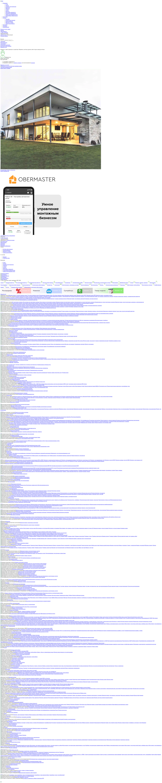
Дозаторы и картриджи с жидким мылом (28, 751)
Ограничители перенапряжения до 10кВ (98, 640)
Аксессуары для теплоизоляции (22, 480)
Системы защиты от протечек (20, 320)
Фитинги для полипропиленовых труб (70, 460)
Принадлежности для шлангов (78, 455)
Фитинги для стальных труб (136, 460)
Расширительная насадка (56, 687)
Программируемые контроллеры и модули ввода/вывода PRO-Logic (53, 383)
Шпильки (65, 597)
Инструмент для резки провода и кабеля (53, 623)
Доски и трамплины (119, 665)
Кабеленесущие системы (17, 616)
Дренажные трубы (24, 553)
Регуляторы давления (15, 306)
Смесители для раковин (16, 538)
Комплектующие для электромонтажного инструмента (41, 624)
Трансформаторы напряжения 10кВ (146, 640)
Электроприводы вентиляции (20, 424)
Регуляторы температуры (17, 308)
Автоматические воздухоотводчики (37, 323)
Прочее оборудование (138, 695)
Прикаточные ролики (15, 742)
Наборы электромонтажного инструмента (115, 623)
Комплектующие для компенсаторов (65, 324)
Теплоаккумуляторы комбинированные (43, 506)
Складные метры (44, 705)
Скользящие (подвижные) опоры (29, 594)
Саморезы (108, 597)
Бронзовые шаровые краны (70, 295)
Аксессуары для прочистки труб (62, 706)
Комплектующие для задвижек (43, 297)
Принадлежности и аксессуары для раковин (30, 524)
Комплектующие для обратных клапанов (69, 315)
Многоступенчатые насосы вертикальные (54, 339)
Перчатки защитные (43, 697)
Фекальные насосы (32, 336)
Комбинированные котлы (18, 489)
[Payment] (4, 241)
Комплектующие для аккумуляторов (45, 629)
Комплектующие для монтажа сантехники (29, 522)
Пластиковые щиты (49, 620)
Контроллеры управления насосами (56, 340)
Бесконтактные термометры (42, 368)
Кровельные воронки (54, 470)
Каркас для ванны (123, 545)
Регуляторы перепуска (39, 306)
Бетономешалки (40, 722)
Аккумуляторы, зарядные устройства (26, 707)
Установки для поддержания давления (28, 333)
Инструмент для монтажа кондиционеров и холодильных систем (44, 576)
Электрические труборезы (61, 680)
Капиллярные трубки (79, 386)
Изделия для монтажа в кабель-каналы (42, 621)
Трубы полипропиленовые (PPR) (23, 440)
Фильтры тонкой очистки (18, 397)
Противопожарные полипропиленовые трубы (31, 761)
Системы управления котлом (40, 357)
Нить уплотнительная (32, 606)
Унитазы (7, 532)
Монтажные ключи (49, 679)
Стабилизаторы (11, 626)
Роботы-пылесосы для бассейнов (23, 653)
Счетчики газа (11, 365)
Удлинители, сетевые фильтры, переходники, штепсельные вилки (97, 621)
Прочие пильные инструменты (105, 704)
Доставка (8, 19)
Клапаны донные (86, 471)
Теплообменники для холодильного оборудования (34, 577)
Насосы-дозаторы (46, 668)
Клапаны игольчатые (28, 386)
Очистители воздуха (14, 430)
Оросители (8, 767)
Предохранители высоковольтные (114, 640)
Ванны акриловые (22, 531)
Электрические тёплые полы (20, 518)
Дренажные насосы (54, 336)
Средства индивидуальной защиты (24, 697)
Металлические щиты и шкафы (38, 620)
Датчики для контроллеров (19, 353)
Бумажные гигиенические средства (51, 752)
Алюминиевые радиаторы (26, 512)
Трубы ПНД (9, 447)
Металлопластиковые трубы (20, 441)
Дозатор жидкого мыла (86, 545)
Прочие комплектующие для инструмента (81, 687)
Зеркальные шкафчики (41, 534)
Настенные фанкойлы (76, 416)
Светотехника (11, 643)
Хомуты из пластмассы (26, 593)
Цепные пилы (66, 722)
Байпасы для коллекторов (107, 408)
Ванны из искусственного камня (41, 531)
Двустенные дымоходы (37, 495)
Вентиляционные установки (20, 421)
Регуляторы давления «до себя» (61, 306)
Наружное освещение (70, 643)
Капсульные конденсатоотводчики (46, 322)
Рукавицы (61, 697)
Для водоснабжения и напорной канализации (41, 453)
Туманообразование (14, 667)
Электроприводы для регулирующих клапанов (84, 302)
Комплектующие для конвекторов (23, 511)
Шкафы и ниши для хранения (56, 534)
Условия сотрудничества (11, 6)
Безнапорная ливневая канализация (43, 469)
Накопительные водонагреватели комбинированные (101, 504)
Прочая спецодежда (62, 710)
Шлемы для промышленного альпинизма (46, 710)
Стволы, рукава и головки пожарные (26, 770)
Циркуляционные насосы (18, 328)
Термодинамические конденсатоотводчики (79, 322)
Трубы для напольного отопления (76, 516)
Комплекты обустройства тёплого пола (112, 516)
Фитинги (7, 460)
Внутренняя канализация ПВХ (43, 465)
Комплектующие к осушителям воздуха (27, 428)
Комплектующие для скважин (20, 344)
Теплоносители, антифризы (73, 499)
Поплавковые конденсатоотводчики (62, 322)
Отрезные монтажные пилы (60, 704)
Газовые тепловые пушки (34, 423)
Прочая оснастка (76, 693)
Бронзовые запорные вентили (34, 298)
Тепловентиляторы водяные (39, 418)
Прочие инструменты (78, 681)
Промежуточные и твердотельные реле (26, 381)
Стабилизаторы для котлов (28, 357)
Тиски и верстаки (13, 720)
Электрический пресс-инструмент (113, 688)
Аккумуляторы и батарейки (19, 629)
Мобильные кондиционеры (19, 584)
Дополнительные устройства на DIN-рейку (95, 618)
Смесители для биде (64, 538)
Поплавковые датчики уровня (22, 372)
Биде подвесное (16, 530)
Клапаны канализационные (56, 471)
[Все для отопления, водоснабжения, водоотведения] (2, 1)
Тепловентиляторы (14, 418)
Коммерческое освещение (44, 643)
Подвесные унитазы (22, 532)
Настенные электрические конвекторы (34, 636)
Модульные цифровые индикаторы (60, 637)
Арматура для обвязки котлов (60, 499)
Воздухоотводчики (14, 323)
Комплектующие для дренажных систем (36, 553)
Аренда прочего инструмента (46, 755)
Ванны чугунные (30, 531)
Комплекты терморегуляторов (109, 311)
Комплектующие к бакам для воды (24, 555)
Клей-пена (22, 613)
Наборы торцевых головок (66, 679)
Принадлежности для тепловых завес (103, 422)
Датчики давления (13, 373)
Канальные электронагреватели (22, 429)
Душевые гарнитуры (46, 547)
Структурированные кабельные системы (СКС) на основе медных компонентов (59, 630)
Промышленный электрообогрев (65, 645)
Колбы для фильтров (91, 396)
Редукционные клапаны (49, 306)
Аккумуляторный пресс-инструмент (72, 688)
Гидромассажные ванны (13, 531)
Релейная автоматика (15, 379)
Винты (25, 597)
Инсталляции (10, 528)
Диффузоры (37, 419)
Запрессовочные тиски (67, 687)
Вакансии (8, 7)
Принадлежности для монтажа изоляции (28, 574)
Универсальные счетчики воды (44, 364)
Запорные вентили (14, 298)
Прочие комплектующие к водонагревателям (58, 507)
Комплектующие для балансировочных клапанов (91, 305)
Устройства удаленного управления (75, 646)
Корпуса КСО (86, 640)
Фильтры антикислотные (17, 569)
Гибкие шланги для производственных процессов (60, 455)
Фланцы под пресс (74, 461)
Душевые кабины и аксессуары (22, 536)
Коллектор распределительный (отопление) (42, 494)
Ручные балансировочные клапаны (33, 305)
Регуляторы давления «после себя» (75, 306)
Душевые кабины (32, 536)
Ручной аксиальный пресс (29, 687)
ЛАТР (5, 647)
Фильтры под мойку (61, 397)
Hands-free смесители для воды (21, 777)
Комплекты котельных (16, 484)
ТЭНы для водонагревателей (42, 507)
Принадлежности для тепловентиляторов (55, 418)
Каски (56, 710)
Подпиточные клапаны (17, 316)
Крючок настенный (77, 545)
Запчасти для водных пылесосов (23, 654)
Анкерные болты (30, 595)
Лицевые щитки (33, 710)
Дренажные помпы (81, 586)
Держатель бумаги (34, 545)
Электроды (44, 739)
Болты (22, 597)
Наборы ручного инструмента (45, 714)
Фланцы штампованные (92, 461)
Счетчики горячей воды (20, 364)
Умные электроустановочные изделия (20, 646)
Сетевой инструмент (61, 692)
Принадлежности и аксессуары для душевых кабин (56, 536)
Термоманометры (13, 370)
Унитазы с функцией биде (33, 532)
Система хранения (13, 712)
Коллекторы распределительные (22, 404)
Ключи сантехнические (17, 679)
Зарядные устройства (52, 707)
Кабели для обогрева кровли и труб (66, 519)
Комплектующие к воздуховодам (23, 415)
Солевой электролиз (38, 671)
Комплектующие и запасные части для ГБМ (93, 494)
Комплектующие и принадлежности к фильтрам (69, 321)
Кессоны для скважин (69, 344)
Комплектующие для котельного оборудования (32, 499)
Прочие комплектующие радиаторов (114, 510)
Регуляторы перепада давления (27, 306)
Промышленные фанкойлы (36, 416)
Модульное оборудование (18, 618)
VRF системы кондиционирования (24, 587)
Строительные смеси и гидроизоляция (26, 604)
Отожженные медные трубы (21, 445)
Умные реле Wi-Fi (53, 646)
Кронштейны (10, 599)
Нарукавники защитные (53, 697)
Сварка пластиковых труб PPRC (49, 685)
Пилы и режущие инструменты (22, 704)
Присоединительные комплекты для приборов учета (118, 386)
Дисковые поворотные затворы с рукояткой (38, 296)
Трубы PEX (9, 444)
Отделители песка (13, 559)
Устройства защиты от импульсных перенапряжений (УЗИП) (139, 618)
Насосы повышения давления (20, 337)
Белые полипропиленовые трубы (37, 440)
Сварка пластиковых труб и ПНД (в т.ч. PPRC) (32, 685)
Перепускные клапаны (16, 318)
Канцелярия (29, 753)
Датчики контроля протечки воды (72, 320)
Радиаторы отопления (16, 512)
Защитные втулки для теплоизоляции (121, 408)
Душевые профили (113, 536)
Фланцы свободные (82, 461)
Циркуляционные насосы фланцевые (48, 328)
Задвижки (8, 297)
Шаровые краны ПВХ (81, 295)
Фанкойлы (8, 416)
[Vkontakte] (4, 274)
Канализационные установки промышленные (54, 329)
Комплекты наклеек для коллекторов (82, 408)
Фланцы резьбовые (31, 461)
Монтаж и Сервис (9, 22)
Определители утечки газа (104, 499)
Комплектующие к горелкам (45, 490)
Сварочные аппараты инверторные (80, 739)
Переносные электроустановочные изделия (142, 621)
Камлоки (7, 463)
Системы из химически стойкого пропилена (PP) (33, 778)
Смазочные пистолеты (16, 732)
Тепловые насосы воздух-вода (38, 496)
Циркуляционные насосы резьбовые (31, 328)
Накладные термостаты (28, 355)
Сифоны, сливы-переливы (68, 471)
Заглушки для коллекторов (95, 408)
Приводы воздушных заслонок (21, 412)
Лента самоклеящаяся (15, 479)
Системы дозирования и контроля (57, 668)
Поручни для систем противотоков (96, 665)
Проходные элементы (37, 431)
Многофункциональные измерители (44, 637)
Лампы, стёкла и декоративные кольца (45, 652)
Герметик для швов (29, 613)
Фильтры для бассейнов (17, 655)
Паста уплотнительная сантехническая (26, 612)
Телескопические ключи (94, 679)
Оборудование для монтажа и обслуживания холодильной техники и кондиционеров (56, 719)
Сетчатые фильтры (39, 397)
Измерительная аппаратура (19, 637)
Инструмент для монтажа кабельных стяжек (19, 624)
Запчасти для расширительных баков (25, 438)
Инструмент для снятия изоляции (37, 623)
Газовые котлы (11, 485)
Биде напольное (9, 530)
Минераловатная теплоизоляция (22, 478)
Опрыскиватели (97, 722)
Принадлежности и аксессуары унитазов (48, 532)
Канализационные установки (20, 329)
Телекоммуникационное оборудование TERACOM (88, 630)
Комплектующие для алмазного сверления (111, 695)
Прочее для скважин (89, 344)
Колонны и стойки (116, 621)
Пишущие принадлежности (30, 694)
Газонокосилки (59, 722)
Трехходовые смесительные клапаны (30, 303)
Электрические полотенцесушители (41, 535)
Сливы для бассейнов (15, 660)
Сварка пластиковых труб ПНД (63, 685)
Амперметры (28, 637)
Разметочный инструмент (18, 694)
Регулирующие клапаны (17, 302)
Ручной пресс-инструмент (127, 688)
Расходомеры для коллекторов (136, 408)
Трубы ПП (8, 451)
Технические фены (14, 734)
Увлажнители (88, 421)
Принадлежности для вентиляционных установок (102, 421)
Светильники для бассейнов (30, 652)
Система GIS (90, 528)
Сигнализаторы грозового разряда (90, 639)
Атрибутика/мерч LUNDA (20, 753)
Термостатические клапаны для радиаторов (53, 304)
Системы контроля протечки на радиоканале (37, 320)
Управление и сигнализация (20, 377)
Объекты (7, 8)
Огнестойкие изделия (15, 771)
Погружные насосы (14, 336)
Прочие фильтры (76, 397)
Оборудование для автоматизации (23, 634)
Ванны (5, 531)
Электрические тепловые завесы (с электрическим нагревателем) (53, 422)
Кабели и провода (13, 615)
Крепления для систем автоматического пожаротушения (38, 601)
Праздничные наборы (61, 714)
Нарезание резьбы (13, 696)
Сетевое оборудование (16, 632)
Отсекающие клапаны (63, 323)
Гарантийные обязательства (12, 15)
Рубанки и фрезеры (14, 735)
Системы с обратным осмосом (49, 397)
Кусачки (36, 681)
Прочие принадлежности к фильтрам (79, 396)
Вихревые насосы (13, 331)
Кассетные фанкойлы (15, 416)
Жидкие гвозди (51, 613)
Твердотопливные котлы (17, 487)
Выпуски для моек (78, 471)
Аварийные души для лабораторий (56, 774)
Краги (32, 739)
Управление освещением (93, 643)
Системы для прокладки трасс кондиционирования (97, 586)
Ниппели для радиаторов (64, 510)
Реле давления (32, 340)
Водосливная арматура (30, 471)
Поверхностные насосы (17, 332)
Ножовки (77, 704)
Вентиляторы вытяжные (50, 420)
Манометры (9, 366)
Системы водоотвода (73, 470)
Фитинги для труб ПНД (110, 460)
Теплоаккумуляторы (14, 506)
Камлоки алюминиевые (14, 463)
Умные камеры (45, 646)
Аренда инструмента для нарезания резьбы (30, 755)
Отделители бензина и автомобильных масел (31, 557)
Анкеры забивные (23, 595)
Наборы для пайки (43, 684)
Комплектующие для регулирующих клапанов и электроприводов (129, 302)
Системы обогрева (14, 645)
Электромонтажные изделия (45, 638)
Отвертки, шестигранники (19, 714)
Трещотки (54, 714)
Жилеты (19, 710)
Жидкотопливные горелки (14, 490)
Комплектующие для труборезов (48, 680)
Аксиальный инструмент (17, 687)
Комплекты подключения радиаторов (51, 510)
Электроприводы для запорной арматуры (28, 299)
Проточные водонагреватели (20, 505)
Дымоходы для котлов (16, 495)
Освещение (8, 711)
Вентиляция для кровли (17, 431)
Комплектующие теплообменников (24, 348)
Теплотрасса (9, 453)
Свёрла (11, 693)
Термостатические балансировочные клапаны (73, 304)
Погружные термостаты (17, 355)
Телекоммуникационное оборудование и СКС (31, 630)
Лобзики (68, 704)
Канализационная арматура (19, 471)
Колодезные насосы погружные (43, 336)
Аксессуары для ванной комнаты (23, 545)
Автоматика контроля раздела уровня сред (29, 552)
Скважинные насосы (23, 336)
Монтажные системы (15, 529)
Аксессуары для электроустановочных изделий (73, 621)
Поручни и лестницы (15, 664)
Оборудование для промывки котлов (39, 501)
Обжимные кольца (84, 688)
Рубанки (20, 735)
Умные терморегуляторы (62, 646)
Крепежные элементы (61, 639)
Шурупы (113, 597)
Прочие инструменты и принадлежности (28, 703)
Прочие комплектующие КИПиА (92, 386)
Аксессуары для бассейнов (19, 662)
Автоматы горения (27, 358)
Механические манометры (29, 366)
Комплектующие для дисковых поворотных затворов (101, 296)
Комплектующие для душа (72, 547)
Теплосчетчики (11, 371)
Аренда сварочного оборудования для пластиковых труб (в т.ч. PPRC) (70, 754)
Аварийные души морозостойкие (42, 774)
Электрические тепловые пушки (47, 423)
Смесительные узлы (14, 426)
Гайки (28, 597)
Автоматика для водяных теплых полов (28, 516)
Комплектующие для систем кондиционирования (33, 586)
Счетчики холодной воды (31, 364)
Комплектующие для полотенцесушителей (58, 535)
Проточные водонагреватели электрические (36, 505)
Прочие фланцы (100, 461)
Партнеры (5, 16)
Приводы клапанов (77, 358)
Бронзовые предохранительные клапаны (89, 314)
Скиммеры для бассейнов (18, 657)
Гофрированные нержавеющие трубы (41, 446)
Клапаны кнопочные (53, 386)
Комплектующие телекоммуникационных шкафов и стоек (111, 630)
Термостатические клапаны (19, 304)
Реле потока (80, 340)
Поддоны (24, 670)
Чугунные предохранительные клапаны (71, 314)
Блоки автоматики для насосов (42, 340)
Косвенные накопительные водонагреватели (80, 504)
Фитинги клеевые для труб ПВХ (123, 460)
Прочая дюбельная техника (78, 595)
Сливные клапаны (13, 319)
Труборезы (8, 680)
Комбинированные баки (17, 436)
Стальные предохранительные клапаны (53, 314)
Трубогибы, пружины (15, 682)
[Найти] (12, 40)
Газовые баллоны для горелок (32, 684)
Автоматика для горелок (17, 358)
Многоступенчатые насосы (19, 339)
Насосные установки (15, 333)
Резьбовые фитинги (14, 460)
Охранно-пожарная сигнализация (29, 631)
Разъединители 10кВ (126, 640)
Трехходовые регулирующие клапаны (47, 302)
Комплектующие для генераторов (40, 728)
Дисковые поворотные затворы (22, 296)
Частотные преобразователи (20, 352)
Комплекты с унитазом (16, 544)
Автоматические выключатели (28, 644)
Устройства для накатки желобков (23, 717)
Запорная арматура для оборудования (26, 776)
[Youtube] (4, 278)
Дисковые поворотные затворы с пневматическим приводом (126, 296)
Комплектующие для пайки (54, 684)
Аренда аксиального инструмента (92, 754)
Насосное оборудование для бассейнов (26, 673)
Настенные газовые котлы (32, 485)
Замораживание (11, 709)
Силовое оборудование (17, 644)
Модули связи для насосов (89, 340)
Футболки (15, 710)
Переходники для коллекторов (149, 408)
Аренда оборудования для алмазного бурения (62, 755)
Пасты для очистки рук (81, 697)
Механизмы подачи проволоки (113, 739)
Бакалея (43, 753)
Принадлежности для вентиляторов (108, 420)
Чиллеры (7, 582)
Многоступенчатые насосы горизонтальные (34, 339)
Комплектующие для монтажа (52, 519)
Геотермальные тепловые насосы (24, 496)
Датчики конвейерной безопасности (25, 389)
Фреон (58, 586)
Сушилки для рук (13, 526)
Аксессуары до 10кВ (45, 640)
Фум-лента (24, 606)
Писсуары (8, 527)
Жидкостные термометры (18, 368)
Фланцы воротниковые (21, 461)
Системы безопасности (17, 631)
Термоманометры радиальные (36, 370)
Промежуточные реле (40, 381)
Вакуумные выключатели (55, 640)
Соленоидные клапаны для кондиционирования (32, 565)
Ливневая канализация (16, 469)
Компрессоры (10, 737)
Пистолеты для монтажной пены (23, 730)
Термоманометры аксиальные (23, 370)
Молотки (7, 718)
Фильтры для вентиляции (18, 413)
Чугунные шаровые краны (33, 295)
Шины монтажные (59, 597)
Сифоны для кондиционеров (51, 586)
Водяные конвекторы (29, 513)
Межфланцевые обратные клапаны (39, 315)
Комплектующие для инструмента (90, 681)
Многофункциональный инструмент (25, 738)
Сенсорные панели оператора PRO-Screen (78, 383)
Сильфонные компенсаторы (39, 324)
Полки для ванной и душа (66, 545)
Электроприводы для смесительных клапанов (83, 303)
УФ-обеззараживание (18, 671)
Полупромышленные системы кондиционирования (35, 585)
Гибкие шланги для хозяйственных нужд (40, 455)
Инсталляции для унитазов (42, 528)
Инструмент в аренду (15, 754)
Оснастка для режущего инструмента (48, 693)
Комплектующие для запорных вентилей (76, 298)
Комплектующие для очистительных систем (30, 551)
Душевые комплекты (22, 547)
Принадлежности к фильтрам (20, 396)
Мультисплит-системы (52, 579)
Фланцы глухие (55, 461)
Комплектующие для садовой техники (109, 722)
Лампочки (37, 643)
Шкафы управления (14, 362)
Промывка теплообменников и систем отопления (33, 349)
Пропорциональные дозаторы (20, 393)
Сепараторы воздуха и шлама (52, 323)
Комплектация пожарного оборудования (28, 772)
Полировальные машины (17, 702)
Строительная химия (15, 613)
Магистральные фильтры (29, 397)
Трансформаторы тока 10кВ (7, 642)
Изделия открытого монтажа (126, 621)
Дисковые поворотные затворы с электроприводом (59, 296)
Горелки (7, 490)
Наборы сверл (83, 693)
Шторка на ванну (148, 545)
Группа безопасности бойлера (74, 507)
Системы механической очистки (23, 401)
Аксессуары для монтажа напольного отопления (58, 516)
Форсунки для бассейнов (17, 659)
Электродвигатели (14, 361)
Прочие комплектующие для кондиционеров (117, 586)
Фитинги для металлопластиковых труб (52, 460)
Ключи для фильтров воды (55, 396)
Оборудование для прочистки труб (76, 706)
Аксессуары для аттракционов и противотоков (68, 665)
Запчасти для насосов (15, 343)
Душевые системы (13, 547)
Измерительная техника (17, 705)
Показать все (3, 294)
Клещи (32, 681)
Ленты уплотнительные (17, 606)
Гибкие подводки (13, 454)
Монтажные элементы (16, 597)
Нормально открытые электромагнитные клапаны (59, 313)
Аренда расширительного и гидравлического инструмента (41, 754)
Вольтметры (33, 637)
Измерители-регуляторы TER (20, 380)
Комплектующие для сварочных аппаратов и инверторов (59, 739)
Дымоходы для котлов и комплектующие (51, 495)
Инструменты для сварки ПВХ (21, 651)
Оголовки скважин (32, 344)
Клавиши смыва (124, 528)
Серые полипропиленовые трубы (52, 440)
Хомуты (6, 593)
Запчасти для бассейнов (17, 663)
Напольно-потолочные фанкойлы (63, 416)
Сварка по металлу (14, 739)
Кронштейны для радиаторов (36, 510)
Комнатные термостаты (42, 516)
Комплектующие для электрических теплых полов (93, 518)
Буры (23, 693)
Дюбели (70, 595)
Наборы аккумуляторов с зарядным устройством (67, 707)
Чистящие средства (14, 749)
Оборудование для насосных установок (59, 333)
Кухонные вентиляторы (40, 420)
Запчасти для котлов (14, 498)
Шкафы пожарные (13, 764)
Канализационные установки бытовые (35, 329)
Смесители (8, 538)
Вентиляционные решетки (28, 419)
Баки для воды (11, 554)
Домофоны (29, 635)
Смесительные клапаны (17, 303)
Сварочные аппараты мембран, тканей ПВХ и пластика (38, 678)
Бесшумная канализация (17, 466)
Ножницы (72, 704)
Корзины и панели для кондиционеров (26, 581)
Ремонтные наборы (14, 610)
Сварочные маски (38, 739)
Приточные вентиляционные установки (35, 421)
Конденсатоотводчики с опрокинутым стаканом (99, 322)
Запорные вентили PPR (23, 298)
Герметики (8, 605)
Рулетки (24, 705)
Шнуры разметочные (40, 694)
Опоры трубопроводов (16, 594)
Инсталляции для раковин (53, 528)
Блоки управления (54, 665)
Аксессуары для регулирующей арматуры (125, 311)
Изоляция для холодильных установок (26, 573)
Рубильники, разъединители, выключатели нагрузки (144, 644)
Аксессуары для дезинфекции (49, 671)
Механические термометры (30, 368)
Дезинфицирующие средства (69, 697)
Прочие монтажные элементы (74, 597)
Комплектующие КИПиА (18, 386)
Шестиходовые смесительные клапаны (64, 303)
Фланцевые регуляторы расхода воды (48, 307)
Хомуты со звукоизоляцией (15, 593)
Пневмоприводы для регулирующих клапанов (105, 302)
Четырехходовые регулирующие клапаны (65, 302)
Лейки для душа (81, 547)
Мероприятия (6, 27)
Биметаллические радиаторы (62, 512)
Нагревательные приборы (76, 518)
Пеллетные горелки (56, 490)
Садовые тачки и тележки (31, 722)
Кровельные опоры (14, 596)
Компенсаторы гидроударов (51, 324)
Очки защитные (35, 697)
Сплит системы (11, 579)
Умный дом (9, 646)
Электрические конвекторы (18, 513)
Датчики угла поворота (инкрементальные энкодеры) (36, 390)
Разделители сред (103, 386)
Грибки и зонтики (46, 665)
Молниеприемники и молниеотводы (74, 639)
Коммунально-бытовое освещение (58, 643)
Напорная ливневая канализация (29, 469)
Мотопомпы (9, 731)
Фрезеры (24, 735)
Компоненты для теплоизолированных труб (60, 453)
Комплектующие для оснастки (65, 693)
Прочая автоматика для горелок (98, 358)
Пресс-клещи (61, 688)
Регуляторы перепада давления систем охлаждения (35, 570)
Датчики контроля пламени (37, 358)
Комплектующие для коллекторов (23, 408)
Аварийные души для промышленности (25, 774)
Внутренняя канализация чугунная (57, 465)
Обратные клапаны (14, 315)
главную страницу (18, 62)
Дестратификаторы (85, 420)
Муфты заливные (89, 616)
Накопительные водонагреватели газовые (61, 504)
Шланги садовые (12, 455)
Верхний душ (54, 547)
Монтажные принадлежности (20, 473)
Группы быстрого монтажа (19, 494)
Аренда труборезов (24, 754)
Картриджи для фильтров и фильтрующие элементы (38, 396)
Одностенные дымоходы (26, 495)
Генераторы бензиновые (27, 728)
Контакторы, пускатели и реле (82, 644)
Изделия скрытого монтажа (56, 621)
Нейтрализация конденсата (116, 499)
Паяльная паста (14, 684)
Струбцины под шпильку (86, 597)
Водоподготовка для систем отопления (26, 399)
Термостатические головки (82, 311)
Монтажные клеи (44, 613)
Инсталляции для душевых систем (67, 528)
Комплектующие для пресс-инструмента (97, 688)
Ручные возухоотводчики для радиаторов (97, 510)
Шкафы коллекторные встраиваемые (29, 406)
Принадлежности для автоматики (23, 356)
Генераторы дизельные (17, 728)
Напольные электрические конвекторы (51, 636)
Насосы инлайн (11, 338)
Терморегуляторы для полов (64, 518)
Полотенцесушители (15, 535)
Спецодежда (9, 710)
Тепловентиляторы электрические (25, 418)
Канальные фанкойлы (25, 416)
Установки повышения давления (44, 333)
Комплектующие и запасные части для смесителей (80, 538)
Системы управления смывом (81, 528)
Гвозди (5, 727)
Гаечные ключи (41, 679)
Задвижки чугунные (23, 297)
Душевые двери (71, 536)
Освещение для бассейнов (18, 652)
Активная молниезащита (20, 639)
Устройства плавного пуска (114, 340)
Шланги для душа (89, 547)
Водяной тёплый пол (15, 516)
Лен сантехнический (15, 603)
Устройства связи (12, 376)
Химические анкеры (64, 595)
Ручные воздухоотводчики (24, 323)
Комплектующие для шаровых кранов (104, 295)
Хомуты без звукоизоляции (37, 593)
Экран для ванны (52, 531)
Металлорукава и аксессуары (79, 616)
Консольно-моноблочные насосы (26, 335)
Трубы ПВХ (9, 452)
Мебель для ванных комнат (19, 534)
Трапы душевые (118, 470)
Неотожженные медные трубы (33, 445)
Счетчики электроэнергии (73, 637)
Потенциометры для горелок (67, 358)
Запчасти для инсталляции (114, 528)
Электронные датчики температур (23, 382)
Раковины (8, 521)
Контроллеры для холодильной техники (27, 571)
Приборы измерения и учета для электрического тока (36, 387)
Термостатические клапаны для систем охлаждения (35, 564)
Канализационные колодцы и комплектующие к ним (87, 468)
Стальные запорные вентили (60, 298)
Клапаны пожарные (14, 768)
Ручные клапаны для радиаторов (68, 311)
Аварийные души (13, 774)
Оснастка (8, 693)
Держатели (61, 752)
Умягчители (9, 395)
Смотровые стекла (13, 326)
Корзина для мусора (114, 545)
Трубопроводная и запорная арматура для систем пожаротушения (44, 759)
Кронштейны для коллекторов (37, 408)
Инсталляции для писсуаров (29, 528)
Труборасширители (14, 686)
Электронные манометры (17, 366)
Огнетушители (11, 769)
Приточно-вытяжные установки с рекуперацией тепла (56, 421)
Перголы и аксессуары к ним (20, 674)
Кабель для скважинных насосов (43, 344)
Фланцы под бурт (48, 461)
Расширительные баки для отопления (26, 434)
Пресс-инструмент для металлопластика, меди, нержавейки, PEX (44, 688)
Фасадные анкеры (55, 595)
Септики (7, 549)
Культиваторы (72, 722)
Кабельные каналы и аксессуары (65, 616)
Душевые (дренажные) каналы (85, 470)
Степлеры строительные (17, 726)
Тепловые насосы (13, 496)
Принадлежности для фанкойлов (49, 416)
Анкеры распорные (39, 595)
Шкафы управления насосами (71, 340)
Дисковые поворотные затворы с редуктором (80, 296)
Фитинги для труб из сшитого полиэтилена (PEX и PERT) (31, 460)
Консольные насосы (14, 335)
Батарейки (28, 629)
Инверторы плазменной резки (24, 739)
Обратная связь (6, 258)
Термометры (9, 368)
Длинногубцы (52, 681)
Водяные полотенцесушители (26, 535)
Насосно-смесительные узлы (20, 407)
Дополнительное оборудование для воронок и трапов (103, 470)
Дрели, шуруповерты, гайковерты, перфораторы (32, 692)
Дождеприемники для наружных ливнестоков (56, 553)
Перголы (29, 674)
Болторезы (58, 681)
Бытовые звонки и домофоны (20, 635)
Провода (22, 615)
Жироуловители (11, 556)
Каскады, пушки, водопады (36, 665)
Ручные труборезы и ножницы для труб (19, 680)
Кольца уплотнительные (17, 607)
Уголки (49, 597)
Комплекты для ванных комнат (21, 543)
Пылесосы (8, 715)
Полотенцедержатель (48, 545)
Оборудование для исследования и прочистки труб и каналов (41, 706)
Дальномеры (37, 705)
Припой (9, 684)
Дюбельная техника (14, 595)
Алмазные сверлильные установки (94, 695)
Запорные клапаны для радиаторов (95, 311)
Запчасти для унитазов (62, 532)
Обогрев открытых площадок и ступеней (27, 645)
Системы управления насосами (22, 340)
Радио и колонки (12, 724)
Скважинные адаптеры (79, 344)
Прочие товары (11, 753)
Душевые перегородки (97, 536)
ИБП (5, 627)
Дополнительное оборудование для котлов (89, 499)
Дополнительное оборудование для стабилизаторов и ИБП (39, 628)
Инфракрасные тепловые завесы (88, 422)
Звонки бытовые (36, 635)
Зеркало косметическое (105, 545)
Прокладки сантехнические (19, 609)
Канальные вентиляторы (18, 420)
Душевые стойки (30, 547)
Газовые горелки (24, 490)
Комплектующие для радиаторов (23, 510)
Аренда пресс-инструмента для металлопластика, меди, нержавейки (136, 754)
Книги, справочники (15, 698)
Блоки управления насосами (57, 673)
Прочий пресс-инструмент (138, 688)
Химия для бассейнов (15, 649)
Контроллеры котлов (86, 358)
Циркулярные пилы (33, 704)
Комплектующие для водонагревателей (27, 507)
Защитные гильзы (62, 386)
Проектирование (9, 21)
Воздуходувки (79, 722)
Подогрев (8, 669)
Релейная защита (135, 640)
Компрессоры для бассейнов (41, 672)
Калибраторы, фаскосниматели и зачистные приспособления (41, 690)
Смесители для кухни (26, 538)
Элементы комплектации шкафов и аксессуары (64, 620)
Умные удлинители (87, 646)
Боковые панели (105, 536)
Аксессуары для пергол (36, 674)
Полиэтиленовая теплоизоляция (22, 477)
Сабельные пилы (41, 704)
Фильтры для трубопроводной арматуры (28, 321)
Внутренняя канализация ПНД (72, 465)
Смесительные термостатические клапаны (35, 304)
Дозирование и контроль (17, 668)
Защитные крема (90, 697)
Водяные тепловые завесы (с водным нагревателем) (28, 422)
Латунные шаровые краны (58, 295)
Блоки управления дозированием (72, 668)
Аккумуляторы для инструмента (41, 707)
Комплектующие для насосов (20, 341)
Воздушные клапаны (44, 419)
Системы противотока (84, 665)
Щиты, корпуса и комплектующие (23, 620)
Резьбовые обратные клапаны (53, 315)
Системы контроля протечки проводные (56, 320)
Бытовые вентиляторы (121, 420)
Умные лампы (95, 646)
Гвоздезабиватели (13, 723)
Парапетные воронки (64, 470)
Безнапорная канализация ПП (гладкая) (48, 468)
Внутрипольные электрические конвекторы (69, 636)
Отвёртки (27, 714)
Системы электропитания (18, 378)
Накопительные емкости (17, 560)
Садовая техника (12, 722)
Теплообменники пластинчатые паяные (38, 346)
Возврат (5, 256)
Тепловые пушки (12, 423)
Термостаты (9, 355)
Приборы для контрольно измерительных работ (95, 623)
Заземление (40, 639)
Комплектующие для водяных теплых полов (93, 516)
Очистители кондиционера (133, 586)
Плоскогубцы (41, 681)
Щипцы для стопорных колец (66, 681)
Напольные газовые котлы (20, 485)
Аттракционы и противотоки (20, 665)
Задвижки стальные (14, 297)
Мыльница (41, 545)
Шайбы (53, 597)
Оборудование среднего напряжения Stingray (30, 640)
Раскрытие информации (11, 13)
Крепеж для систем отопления (21, 598)
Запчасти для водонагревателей (88, 507)
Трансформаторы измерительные (87, 637)
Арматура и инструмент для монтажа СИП (32, 616)
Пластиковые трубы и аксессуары (100, 616)
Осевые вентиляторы (75, 420)
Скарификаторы (47, 722)
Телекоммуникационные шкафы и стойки (133, 630)
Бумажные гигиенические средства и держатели (32, 752)
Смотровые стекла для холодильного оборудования (35, 566)
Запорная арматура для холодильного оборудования (35, 563)
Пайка (5, 684)
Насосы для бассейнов (46, 673)
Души (21, 670)
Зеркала (48, 534)
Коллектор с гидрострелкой (78, 494)
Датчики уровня (12, 372)
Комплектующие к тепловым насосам (68, 496)
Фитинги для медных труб (84, 460)
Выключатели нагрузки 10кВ (67, 640)
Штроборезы (10, 721)
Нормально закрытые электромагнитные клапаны (37, 313)
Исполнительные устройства (101, 320)
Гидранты (8, 765)
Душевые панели (38, 547)
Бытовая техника (12, 677)
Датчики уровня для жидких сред (54, 372)
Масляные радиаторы (15, 514)
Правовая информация (5, 245)
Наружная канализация (17, 468)
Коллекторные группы (16, 405)
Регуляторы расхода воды (18, 307)
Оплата (7, 5)
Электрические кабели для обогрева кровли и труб (35, 519)
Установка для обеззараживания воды (26, 394)
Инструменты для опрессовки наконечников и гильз (73, 623)
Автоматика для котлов (17, 357)
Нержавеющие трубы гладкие (26, 446)
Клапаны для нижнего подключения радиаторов (50, 311)
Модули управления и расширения (87, 320)
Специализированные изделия (21, 537)
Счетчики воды (11, 364)
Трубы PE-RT (10, 443)
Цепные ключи (103, 679)
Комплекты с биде (13, 541)
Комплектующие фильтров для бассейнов (28, 656)
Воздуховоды (10, 414)
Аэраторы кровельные (27, 431)
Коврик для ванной (140, 545)
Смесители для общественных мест (39, 538)
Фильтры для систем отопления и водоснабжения (47, 321)
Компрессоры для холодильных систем (26, 572)
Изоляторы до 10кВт (78, 640)
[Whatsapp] (5, 275)
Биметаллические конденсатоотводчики (29, 322)
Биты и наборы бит (17, 693)
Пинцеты (8, 743)
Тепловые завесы (12, 422)
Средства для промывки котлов (24, 501)
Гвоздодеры (9, 740)
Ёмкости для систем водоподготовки (104, 396)
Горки (28, 665)
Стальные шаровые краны (21, 295)
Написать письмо (10, 240)
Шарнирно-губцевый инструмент (23, 681)
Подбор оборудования (10, 20)
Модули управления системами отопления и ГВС (33, 385)
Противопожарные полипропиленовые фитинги (33, 762)
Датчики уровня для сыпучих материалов (38, 372)
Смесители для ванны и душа (53, 538)
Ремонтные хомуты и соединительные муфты (53, 593)
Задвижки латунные (32, 297)
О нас (7, 4)
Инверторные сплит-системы (21, 579)
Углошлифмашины (14, 699)
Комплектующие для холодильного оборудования (34, 568)
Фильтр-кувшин (69, 397)
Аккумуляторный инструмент (50, 692)
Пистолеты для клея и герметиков (23, 729)
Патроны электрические (29, 643)
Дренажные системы (15, 553)
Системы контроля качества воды (35, 668)
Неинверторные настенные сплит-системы (37, 579)
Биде (5, 530)
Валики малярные (13, 747)
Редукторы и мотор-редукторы (21, 360)
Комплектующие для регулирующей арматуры (32, 310)
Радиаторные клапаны (16, 311)
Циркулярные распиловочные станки (120, 704)
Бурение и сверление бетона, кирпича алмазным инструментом (43, 695)
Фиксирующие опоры (40, 594)
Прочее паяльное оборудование (66, 684)
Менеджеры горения (55, 358)
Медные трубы (11, 445)
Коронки (29, 693)
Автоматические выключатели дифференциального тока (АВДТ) (38, 618)
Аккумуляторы (33, 629)
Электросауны (11, 502)
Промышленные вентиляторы (132, 420)
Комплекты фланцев (39, 461)
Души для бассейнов (14, 670)
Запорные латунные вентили (91, 298)
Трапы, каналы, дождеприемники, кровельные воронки (38, 470)
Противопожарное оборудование (43, 471)
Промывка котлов (13, 501)
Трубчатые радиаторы (51, 512)
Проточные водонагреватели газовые (54, 505)
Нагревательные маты (31, 518)
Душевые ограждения (79, 536)
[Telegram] (5, 273)
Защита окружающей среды (12, 14)
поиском (33, 62)
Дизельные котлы (13, 488)
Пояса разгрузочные (25, 710)
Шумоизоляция (11, 481)
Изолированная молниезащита (49, 639)
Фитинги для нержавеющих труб (97, 460)
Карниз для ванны (57, 545)
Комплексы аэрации (14, 402)
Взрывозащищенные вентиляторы (63, 420)
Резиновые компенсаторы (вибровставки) (24, 324)
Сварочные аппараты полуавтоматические (97, 739)
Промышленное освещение (81, 643)
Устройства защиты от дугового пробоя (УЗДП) (115, 618)
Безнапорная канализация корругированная (66, 468)
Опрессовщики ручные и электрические (27, 689)
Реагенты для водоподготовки (21, 398)
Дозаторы (25, 668)
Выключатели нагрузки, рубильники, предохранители (63, 644)
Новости (7, 11)
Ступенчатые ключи (33, 679)
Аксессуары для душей (32, 670)
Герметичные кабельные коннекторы (50, 616)
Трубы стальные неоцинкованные (23, 449)
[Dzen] (4, 279)
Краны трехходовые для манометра (41, 386)
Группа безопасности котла (48, 499)
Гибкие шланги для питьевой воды (24, 455)
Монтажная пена (36, 613)
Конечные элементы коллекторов (51, 408)
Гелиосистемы (11, 497)
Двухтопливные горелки (33, 490)
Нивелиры (32, 705)
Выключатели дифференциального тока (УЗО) (76, 618)
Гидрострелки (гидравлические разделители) (62, 494)
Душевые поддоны (41, 536)
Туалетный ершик (12, 546)
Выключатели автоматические (58, 618)
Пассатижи (46, 681)
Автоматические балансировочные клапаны (50, 305)
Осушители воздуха (14, 427)
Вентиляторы (10, 420)
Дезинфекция (10, 671)
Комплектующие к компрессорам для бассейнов (58, 672)
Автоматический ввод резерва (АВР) (43, 644)
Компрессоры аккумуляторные (20, 737)
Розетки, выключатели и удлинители (25, 621)
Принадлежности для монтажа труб (24, 462)
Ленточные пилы (83, 704)
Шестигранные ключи (34, 714)
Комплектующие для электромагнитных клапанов (102, 313)
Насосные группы (29, 494)
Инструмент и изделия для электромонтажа (29, 638)
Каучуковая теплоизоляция (19, 476)
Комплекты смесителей (17, 539)
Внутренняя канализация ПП (30, 465)
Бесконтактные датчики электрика (23, 374)
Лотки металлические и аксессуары (135, 616)
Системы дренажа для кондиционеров (68, 586)
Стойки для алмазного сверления (79, 695)
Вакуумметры (11, 369)
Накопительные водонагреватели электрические (41, 504)
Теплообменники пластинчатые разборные (56, 346)
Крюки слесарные (13, 744)
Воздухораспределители (17, 419)
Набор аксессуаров (95, 545)
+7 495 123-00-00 (4, 32)
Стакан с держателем (131, 545)
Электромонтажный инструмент (23, 623)
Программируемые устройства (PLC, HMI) (29, 383)
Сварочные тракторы (124, 739)
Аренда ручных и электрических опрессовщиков (110, 754)
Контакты (5, 24)
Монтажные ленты (34, 597)
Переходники (101, 643)
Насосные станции (14, 330)
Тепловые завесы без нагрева (74, 422)
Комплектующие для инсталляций (101, 528)
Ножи (5, 713)
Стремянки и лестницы (134, 722)
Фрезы (57, 693)
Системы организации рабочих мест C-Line (117, 616)
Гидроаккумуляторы (14, 435)
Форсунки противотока (109, 665)
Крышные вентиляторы (29, 420)
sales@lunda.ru (4, 31)
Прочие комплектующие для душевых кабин (127, 536)
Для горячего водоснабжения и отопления (21, 453)
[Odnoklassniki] (4, 277)
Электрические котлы (15, 486)
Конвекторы (9, 513)
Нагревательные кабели (42, 518)
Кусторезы (54, 722)
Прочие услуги (11, 757)
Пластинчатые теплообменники (22, 346)
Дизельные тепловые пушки (23, 423)
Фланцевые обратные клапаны (25, 315)
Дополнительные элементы (32, 639)
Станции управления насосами (101, 340)
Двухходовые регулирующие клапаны (31, 302)
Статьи (7, 10)
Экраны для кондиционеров (20, 580)
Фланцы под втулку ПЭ (64, 461)
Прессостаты (10, 354)
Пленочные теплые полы (52, 518)
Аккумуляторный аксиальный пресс (43, 687)
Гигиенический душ (62, 547)
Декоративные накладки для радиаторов (79, 510)
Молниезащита (11, 639)
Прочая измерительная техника (54, 705)
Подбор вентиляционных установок (121, 421)
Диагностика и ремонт (16, 756)
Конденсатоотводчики (16, 322)
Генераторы (9, 728)
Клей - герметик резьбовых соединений (27, 611)
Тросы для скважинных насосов (58, 344)
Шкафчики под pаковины (30, 534)
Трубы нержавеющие (15, 446)
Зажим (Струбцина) (14, 736)
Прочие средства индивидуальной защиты (103, 697)
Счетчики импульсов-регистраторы (24, 388)
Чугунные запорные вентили (48, 298)
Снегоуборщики (142, 722)
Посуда (47, 753)
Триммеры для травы (20, 722)
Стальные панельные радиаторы (39, 512)
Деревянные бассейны (16, 661)
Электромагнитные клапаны (20, 313)
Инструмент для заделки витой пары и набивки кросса (137, 623)
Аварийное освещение (19, 643)
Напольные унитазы (13, 532)
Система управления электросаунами (22, 502)
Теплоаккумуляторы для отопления (26, 506)
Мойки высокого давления (88, 722)
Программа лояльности (11, 12)
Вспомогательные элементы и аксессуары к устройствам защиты (119, 644)
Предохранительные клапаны (20, 314)
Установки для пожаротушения (21, 760)
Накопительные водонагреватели (23, 504)
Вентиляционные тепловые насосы (52, 496)
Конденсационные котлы (43, 485)
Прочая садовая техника (123, 722)
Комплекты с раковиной (17, 540)
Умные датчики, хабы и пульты (35, 646)
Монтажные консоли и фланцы (99, 597)
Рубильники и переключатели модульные (33, 619)
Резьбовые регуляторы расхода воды (31, 307)
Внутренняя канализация (17, 465)
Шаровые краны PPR (91, 295)
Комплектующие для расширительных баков (30, 437)
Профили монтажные (43, 597)
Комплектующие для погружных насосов (68, 336)
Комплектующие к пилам (92, 704)
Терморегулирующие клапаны (21, 562)
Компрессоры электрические (33, 737)
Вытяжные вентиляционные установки (76, 421)
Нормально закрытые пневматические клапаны (80, 313)
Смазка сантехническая (17, 472)
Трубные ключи (25, 679)
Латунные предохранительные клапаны (36, 314)
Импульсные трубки (70, 386)
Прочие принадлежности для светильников (63, 652)
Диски (25, 693)
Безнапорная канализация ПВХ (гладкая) (31, 468)
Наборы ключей (57, 679)
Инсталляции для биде (18, 528)
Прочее (58, 638)
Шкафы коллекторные (16, 406)
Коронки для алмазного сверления (64, 695)
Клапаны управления (66, 396)
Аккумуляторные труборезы (34, 680)
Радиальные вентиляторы (94, 420)
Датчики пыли (65, 372)
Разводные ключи (76, 679)
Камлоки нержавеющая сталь (26, 463)
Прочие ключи (110, 679)
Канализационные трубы (17, 456)
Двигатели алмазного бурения (127, 695)
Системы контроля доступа (42, 631)
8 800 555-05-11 (4, 34)
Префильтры (38, 673)
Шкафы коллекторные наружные (44, 406)
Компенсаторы (11, 324)
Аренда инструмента (10, 23)
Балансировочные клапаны (19, 305)
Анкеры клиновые (47, 595)
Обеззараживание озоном (28, 671)
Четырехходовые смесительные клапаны (47, 303)
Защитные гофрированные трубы (23, 457)
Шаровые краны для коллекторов (66, 408)
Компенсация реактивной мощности (97, 644)
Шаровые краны (12, 295)
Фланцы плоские (12, 461)
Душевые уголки (88, 536)
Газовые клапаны (47, 358)
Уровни (27, 705)
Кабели (19, 615)
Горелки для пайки (22, 684)
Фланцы (7, 461)
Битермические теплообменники (23, 347)
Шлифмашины (11, 701)
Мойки (6, 523)
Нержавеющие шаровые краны (46, 295)
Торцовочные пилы (49, 704)
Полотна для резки (35, 693)
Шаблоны (54, 638)
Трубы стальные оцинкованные (22, 448)
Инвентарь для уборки (37, 753)
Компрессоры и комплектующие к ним (26, 672)
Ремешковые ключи (85, 679)
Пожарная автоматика (16, 763)
